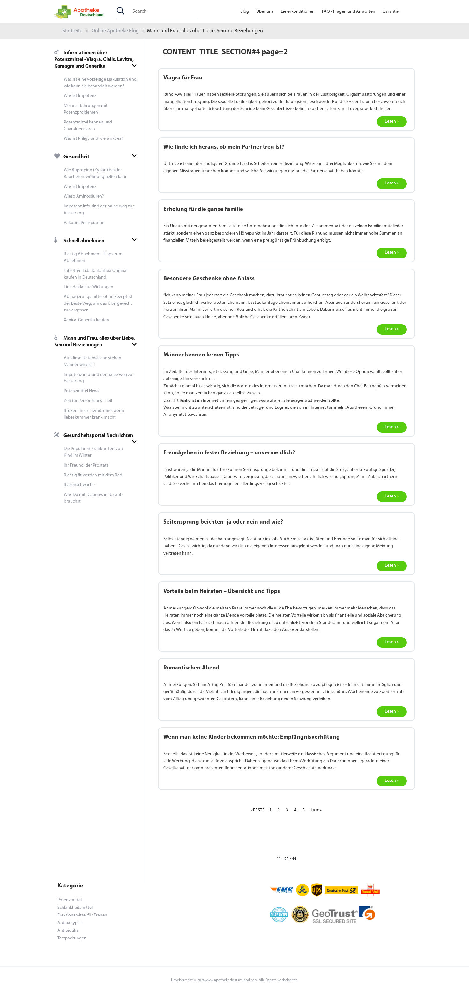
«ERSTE (257, 810)
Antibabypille (70, 923)
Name (170, 332)
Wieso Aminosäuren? (84, 196)
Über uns (264, 11)
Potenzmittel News (81, 391)
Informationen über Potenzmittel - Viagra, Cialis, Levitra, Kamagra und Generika (94, 59)
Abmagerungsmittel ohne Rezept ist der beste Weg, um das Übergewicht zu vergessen (98, 304)
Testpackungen (71, 938)
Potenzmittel (69, 900)
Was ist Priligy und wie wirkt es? (93, 138)
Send (235, 361)
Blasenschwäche (79, 484)
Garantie (391, 11)
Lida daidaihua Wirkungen (88, 287)
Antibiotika (67, 930)
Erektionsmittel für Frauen (82, 915)
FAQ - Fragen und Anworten (348, 11)
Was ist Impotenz (80, 95)
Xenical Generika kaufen (86, 320)
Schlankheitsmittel (75, 907)
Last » (316, 810)
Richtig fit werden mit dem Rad (93, 475)
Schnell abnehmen (83, 240)
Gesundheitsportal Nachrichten (98, 435)
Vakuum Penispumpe (84, 222)
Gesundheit (76, 157)
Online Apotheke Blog (115, 31)
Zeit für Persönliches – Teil (88, 401)
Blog (244, 11)
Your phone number (185, 305)
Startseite (72, 31)
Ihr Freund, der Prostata (86, 465)
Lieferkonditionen (298, 11)
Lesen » (392, 121)
